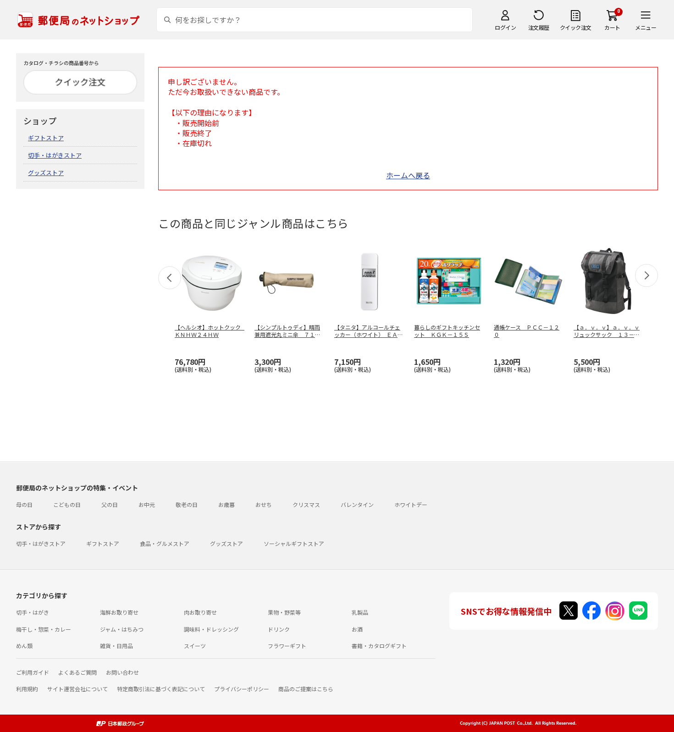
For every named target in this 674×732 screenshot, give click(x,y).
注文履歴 (538, 27)
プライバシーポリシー (241, 689)
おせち (263, 504)
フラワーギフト (287, 645)
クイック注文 (575, 27)
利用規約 (27, 689)
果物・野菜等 (284, 612)
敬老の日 (187, 504)
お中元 (146, 504)
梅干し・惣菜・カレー (43, 629)
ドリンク (279, 629)
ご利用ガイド (32, 672)
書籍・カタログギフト (379, 645)
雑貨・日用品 (116, 645)
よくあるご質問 (77, 672)
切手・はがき (32, 612)
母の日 (24, 504)
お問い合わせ (122, 672)
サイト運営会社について (77, 689)
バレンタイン (357, 504)
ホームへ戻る (408, 175)
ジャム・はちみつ (122, 629)
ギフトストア (46, 137)
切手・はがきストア (55, 155)
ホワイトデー (410, 504)
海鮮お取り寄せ (119, 612)
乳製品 (360, 612)
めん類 (24, 645)
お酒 (357, 629)
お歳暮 (226, 504)
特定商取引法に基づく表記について (161, 689)
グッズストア (46, 172)
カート (612, 27)
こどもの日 (67, 504)
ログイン (505, 27)
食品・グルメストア (164, 543)
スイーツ (195, 645)
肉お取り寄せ (200, 612)
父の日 (109, 504)
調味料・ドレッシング (211, 629)
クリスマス (306, 504)
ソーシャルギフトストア (294, 543)
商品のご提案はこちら (305, 689)
